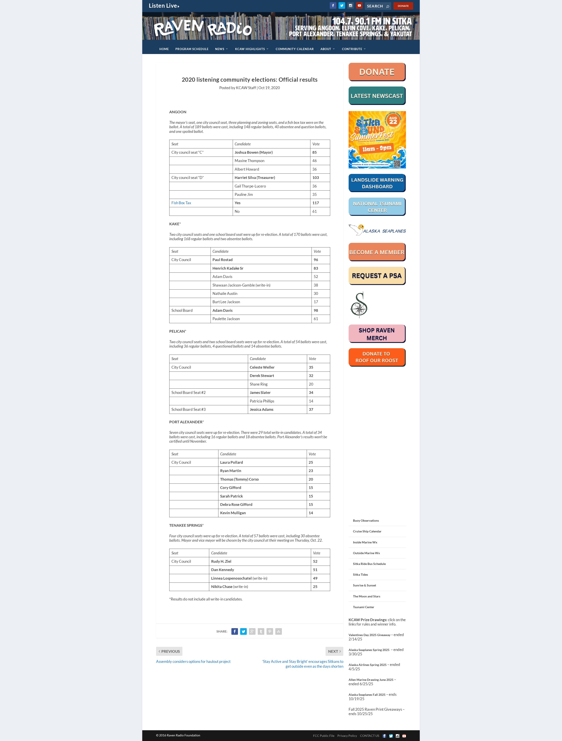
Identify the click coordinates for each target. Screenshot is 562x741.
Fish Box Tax (181, 202)
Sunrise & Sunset (364, 585)
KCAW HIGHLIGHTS (250, 49)
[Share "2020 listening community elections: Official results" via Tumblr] (261, 631)
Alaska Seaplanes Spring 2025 (369, 650)
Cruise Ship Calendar (367, 531)
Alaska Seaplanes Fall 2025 (367, 694)
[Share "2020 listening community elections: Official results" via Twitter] (243, 631)
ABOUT (326, 49)
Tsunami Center (363, 607)
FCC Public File (323, 735)
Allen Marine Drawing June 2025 (371, 680)
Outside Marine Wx (366, 553)
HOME (164, 49)
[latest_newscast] (377, 104)
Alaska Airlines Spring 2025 (368, 665)
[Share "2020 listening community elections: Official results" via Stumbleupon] (278, 631)
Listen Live (163, 5)
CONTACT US (369, 735)
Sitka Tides (360, 574)
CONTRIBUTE (352, 49)
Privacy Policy (347, 735)
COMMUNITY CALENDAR (295, 49)
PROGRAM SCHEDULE (192, 49)
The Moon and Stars (366, 596)
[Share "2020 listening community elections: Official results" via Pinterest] (269, 631)
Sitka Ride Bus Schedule (369, 564)
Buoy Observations (366, 520)
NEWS (219, 49)
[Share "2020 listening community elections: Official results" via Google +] (252, 631)
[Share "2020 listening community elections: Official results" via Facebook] (234, 631)
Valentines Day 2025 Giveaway (369, 635)
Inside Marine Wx (365, 542)
